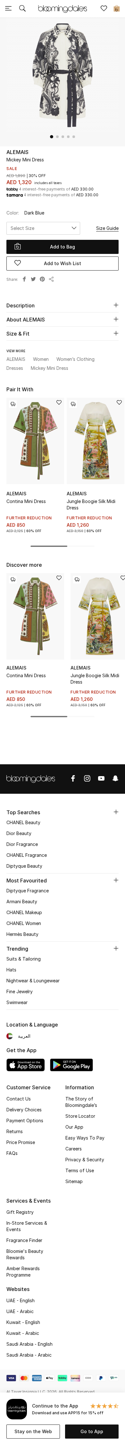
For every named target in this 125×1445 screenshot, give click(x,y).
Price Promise (20, 1142)
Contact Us (18, 1098)
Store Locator (80, 1116)
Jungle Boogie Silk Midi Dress (91, 504)
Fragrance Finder (24, 1240)
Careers (73, 1148)
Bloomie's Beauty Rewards (24, 1254)
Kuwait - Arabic (22, 1333)
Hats (11, 969)
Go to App (91, 1431)
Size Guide (107, 228)
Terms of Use (79, 1170)
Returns (14, 1131)
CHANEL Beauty (23, 822)
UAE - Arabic (20, 1311)
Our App (74, 1127)
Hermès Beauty (22, 934)
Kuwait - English (23, 1322)
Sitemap (74, 1181)
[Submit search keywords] (22, 9)
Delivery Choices (24, 1109)
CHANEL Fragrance (26, 855)
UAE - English (20, 1300)
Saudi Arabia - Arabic (29, 1355)
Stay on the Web (33, 1431)
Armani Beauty (21, 901)
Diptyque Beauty (24, 866)
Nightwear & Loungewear (33, 980)
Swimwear (17, 1002)
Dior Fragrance (22, 844)
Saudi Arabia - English (29, 1344)
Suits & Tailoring (23, 959)
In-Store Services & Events (26, 1226)
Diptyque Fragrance (27, 890)
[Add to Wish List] (59, 403)
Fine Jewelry (19, 991)
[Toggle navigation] (8, 9)
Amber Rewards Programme (23, 1272)
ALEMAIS (17, 152)
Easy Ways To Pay (84, 1138)
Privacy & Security (84, 1159)
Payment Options (24, 1120)
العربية (24, 1036)
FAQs (12, 1153)
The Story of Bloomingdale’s (81, 1102)
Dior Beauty (18, 833)
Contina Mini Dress (26, 501)
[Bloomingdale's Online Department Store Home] (62, 8)
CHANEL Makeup (24, 912)
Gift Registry (20, 1212)
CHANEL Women (23, 923)
